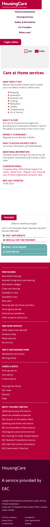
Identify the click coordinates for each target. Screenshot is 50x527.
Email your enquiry (16, 247)
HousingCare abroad (11, 309)
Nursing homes (9, 358)
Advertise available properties (16, 415)
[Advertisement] (26, 201)
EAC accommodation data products (18, 427)
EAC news (6, 390)
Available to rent (10, 293)
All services (7, 342)
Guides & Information (24, 22)
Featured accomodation (13, 313)
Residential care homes (13, 354)
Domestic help (35, 175)
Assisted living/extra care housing (18, 280)
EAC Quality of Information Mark (17, 419)
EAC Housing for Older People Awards (20, 436)
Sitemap (28, 524)
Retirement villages (11, 284)
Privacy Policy (7, 520)
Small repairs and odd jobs (14, 330)
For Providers (25, 27)
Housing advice (9, 370)
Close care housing (11, 288)
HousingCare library (11, 386)
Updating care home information (17, 423)
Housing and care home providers (18, 305)
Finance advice (9, 379)
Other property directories (14, 317)
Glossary (6, 394)
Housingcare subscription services (18, 432)
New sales (7, 301)
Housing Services (25, 17)
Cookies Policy (7, 524)
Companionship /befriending (17, 169)
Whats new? (25, 32)
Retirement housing (11, 276)
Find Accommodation (25, 12)
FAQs (4, 398)
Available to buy (9, 297)
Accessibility (29, 517)
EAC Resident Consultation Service (18, 440)
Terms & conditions (9, 517)
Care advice (7, 375)
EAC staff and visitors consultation (18, 444)
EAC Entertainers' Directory (15, 448)
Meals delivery (9, 338)
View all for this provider (20, 240)
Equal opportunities (32, 520)
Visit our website (15, 235)
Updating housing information (16, 411)
